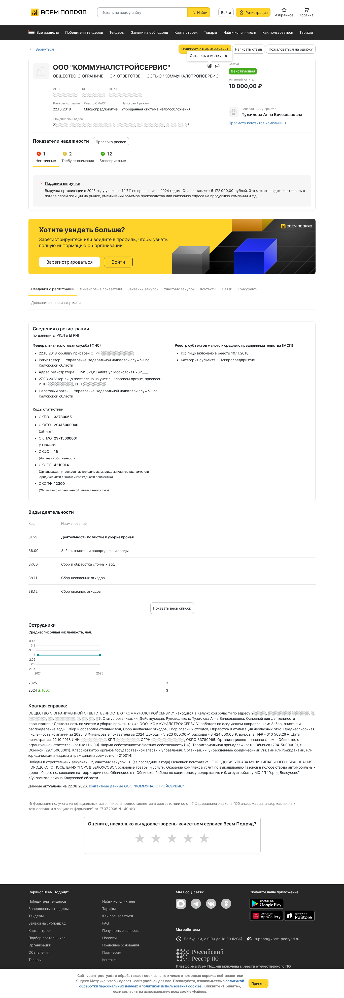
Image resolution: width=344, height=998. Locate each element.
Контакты (110, 959)
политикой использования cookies (172, 986)
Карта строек (40, 930)
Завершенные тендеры (48, 908)
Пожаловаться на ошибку (291, 49)
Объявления (39, 952)
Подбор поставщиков (46, 938)
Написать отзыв (248, 49)
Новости (109, 938)
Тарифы (109, 908)
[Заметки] (210, 66)
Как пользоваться (117, 916)
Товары (35, 959)
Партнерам (112, 952)
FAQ (105, 923)
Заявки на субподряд (47, 923)
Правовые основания (120, 945)
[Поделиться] (218, 66)
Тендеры (36, 916)
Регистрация (257, 12)
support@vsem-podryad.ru (276, 939)
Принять (258, 983)
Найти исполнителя (118, 901)
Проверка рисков (111, 142)
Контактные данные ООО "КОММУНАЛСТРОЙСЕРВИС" (136, 786)
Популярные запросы (121, 930)
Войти (226, 12)
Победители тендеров (47, 901)
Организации (39, 945)
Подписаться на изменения (204, 49)
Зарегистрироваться (69, 262)
